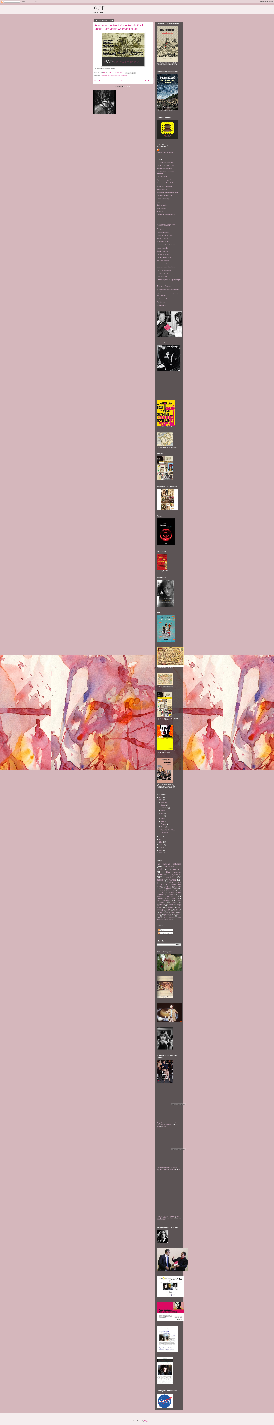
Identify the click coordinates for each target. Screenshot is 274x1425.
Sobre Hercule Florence (164, 168)
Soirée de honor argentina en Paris (167, 192)
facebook (167, 888)
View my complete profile (165, 152)
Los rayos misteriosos (164, 270)
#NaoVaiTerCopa (162, 189)
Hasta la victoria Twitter (164, 257)
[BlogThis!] (128, 73)
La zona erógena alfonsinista (166, 267)
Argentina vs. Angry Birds (165, 180)
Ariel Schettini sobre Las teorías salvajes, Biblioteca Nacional (167, 1168)
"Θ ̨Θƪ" (99, 8)
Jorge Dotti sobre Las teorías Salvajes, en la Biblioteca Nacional (169, 1123)
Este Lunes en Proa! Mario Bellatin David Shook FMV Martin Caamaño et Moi (119, 27)
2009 (161, 847)
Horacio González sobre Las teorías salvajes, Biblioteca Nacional (168, 1217)
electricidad (167, 914)
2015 (161, 797)
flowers (162, 906)
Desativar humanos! (163, 232)
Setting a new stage (163, 199)
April (162, 818)
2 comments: (119, 73)
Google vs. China (162, 251)
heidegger (171, 917)
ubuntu (179, 916)
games (170, 909)
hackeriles (161, 890)
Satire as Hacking (162, 238)
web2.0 (169, 877)
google (174, 902)
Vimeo (164, 1126)
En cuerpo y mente (163, 283)
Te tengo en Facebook (164, 286)
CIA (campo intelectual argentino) (110, 76)
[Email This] (126, 73)
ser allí (177, 869)
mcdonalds (165, 916)
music (160, 869)
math (158, 916)
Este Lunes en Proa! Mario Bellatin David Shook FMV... (167, 830)
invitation (124, 76)
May (162, 816)
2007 (161, 853)
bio (176, 888)
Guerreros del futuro (163, 273)
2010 (161, 845)
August (163, 810)
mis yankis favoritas (169, 895)
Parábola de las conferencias (166, 214)
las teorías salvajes (169, 864)
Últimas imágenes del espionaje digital (169, 280)
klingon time (163, 917)
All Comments (164, 933)
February (164, 824)
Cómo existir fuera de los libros (166, 245)
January (163, 827)
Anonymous (160, 229)
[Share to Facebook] (132, 73)
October (163, 805)
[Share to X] (130, 73)
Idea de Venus (161, 208)
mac (177, 909)
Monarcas (160, 211)
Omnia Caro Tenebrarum (164, 186)
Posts (162, 930)
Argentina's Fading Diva (164, 195)
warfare (172, 880)
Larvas (159, 221)
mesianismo (177, 911)
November (164, 802)
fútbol (171, 904)
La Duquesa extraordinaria (165, 299)
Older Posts (148, 81)
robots (173, 912)
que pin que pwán (173, 906)
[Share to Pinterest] (134, 73)
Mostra (159, 202)
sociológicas (161, 904)
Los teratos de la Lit (163, 176)
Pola (160, 150)
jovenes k (160, 911)
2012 (161, 839)
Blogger (146, 1421)
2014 (161, 800)
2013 (161, 836)
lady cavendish (163, 900)
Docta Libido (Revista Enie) (165, 165)
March (163, 821)
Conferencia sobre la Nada (165, 183)
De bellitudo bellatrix (163, 254)
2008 (161, 850)
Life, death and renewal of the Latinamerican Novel (166, 225)
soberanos (169, 907)
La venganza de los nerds (165, 235)
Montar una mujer (162, 248)
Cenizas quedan (162, 205)
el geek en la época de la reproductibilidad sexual (169, 884)
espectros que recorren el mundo (169, 893)
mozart (173, 916)
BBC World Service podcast (165, 162)
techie (160, 880)
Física (159, 218)
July (162, 813)
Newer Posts (98, 81)
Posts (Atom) (127, 86)
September (164, 808)
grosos (179, 904)
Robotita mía (161, 302)
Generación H (161, 305)
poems (171, 890)
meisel (168, 911)
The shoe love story (163, 260)
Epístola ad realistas (163, 264)
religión (159, 907)
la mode (160, 882)
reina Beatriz (164, 912)
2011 (161, 842)
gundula (176, 914)
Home (123, 81)
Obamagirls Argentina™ (166, 898)
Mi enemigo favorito (163, 241)
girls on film (170, 886)
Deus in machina (162, 276)
